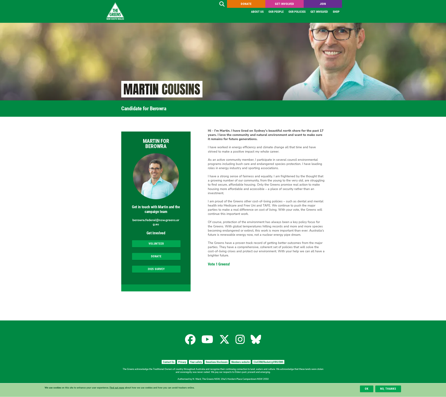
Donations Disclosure (217, 362)
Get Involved (284, 4)
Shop (336, 11)
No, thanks (388, 388)
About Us (257, 11)
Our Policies (297, 11)
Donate (246, 4)
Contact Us (168, 362)
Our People (276, 11)
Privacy (182, 362)
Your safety (196, 362)
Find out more (117, 387)
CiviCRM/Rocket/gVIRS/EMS (268, 362)
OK (366, 388)
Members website (240, 362)
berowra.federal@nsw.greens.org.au (155, 222)
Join (323, 4)
